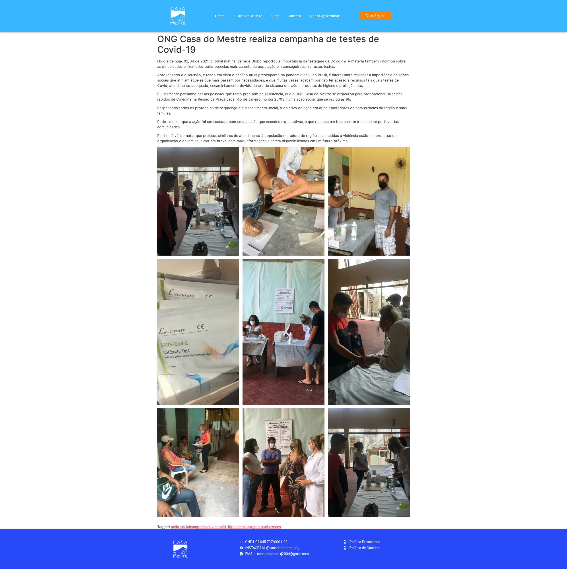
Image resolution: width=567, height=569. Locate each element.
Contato (294, 16)
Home (220, 16)
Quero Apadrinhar (325, 16)
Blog (275, 16)
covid (212, 526)
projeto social (259, 526)
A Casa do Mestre (247, 16)
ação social (180, 526)
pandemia (239, 526)
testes (276, 526)
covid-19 (224, 526)
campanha (198, 526)
